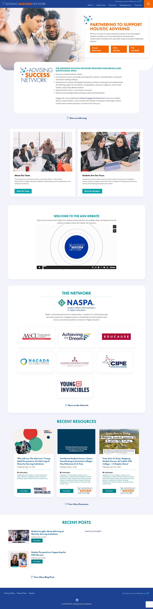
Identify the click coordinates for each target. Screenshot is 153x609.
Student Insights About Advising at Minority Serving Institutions (47, 532)
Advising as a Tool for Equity (68, 475)
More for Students (92, 191)
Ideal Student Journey (84, 478)
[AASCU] (36, 337)
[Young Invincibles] (74, 387)
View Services (116, 49)
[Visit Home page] (24, 4)
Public (37, 477)
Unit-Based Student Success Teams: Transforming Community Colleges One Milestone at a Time (76, 461)
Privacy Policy (9, 593)
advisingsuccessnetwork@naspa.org (127, 1)
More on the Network (78, 405)
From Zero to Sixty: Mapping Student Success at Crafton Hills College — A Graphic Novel (117, 461)
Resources (101, 5)
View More (24, 491)
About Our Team (22, 175)
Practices (76, 482)
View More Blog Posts (44, 577)
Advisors (24, 477)
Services (112, 5)
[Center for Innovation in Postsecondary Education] (114, 362)
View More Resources (78, 504)
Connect (138, 5)
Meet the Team (23, 191)
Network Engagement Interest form (92, 98)
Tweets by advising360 (93, 531)
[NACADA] (34, 362)
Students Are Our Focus (93, 175)
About (90, 5)
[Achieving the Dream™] (76, 337)
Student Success (33, 478)
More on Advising (78, 118)
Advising (19, 478)
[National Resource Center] (74, 362)
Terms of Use (21, 593)
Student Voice (43, 478)
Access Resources (96, 49)
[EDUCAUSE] (116, 337)
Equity (25, 478)
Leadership (31, 477)
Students (42, 477)
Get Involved (135, 49)
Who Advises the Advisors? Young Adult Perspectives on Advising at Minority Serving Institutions (33, 461)
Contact (31, 593)
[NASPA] (76, 311)
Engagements (125, 5)
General (74, 478)
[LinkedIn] (77, 600)
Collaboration (64, 482)
